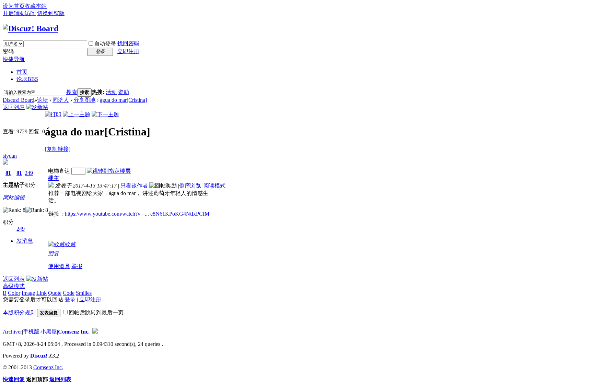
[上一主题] (76, 114)
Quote (54, 293)
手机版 (31, 332)
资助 (123, 92)
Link (41, 293)
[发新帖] (37, 107)
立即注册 (128, 51)
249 (29, 173)
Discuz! (38, 356)
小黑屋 (48, 332)
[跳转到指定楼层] (109, 171)
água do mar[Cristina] (123, 100)
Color (14, 293)
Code (68, 293)
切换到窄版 (51, 13)
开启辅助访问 (19, 13)
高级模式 (14, 286)
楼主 (53, 178)
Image (28, 293)
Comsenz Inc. (74, 332)
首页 (21, 72)
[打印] (53, 114)
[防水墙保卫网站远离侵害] (95, 332)
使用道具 (59, 266)
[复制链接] (57, 149)
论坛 (27, 79)
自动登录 (105, 44)
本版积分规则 (19, 312)
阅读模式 (214, 186)
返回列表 (14, 107)
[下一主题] (105, 114)
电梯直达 (59, 171)
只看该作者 (134, 186)
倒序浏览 (190, 186)
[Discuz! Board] (30, 28)
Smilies (84, 293)
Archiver (12, 332)
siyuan (10, 156)
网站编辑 (14, 198)
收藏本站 (36, 6)
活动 (111, 92)
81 (8, 173)
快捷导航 (14, 59)
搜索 (71, 92)
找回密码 (128, 43)
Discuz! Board (18, 100)
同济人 (61, 100)
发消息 (24, 241)
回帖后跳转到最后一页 (96, 312)
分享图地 (84, 100)
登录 (70, 299)
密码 (8, 51)
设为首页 (14, 6)
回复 (53, 253)
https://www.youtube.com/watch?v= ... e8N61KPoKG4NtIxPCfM (137, 214)
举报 (76, 266)
